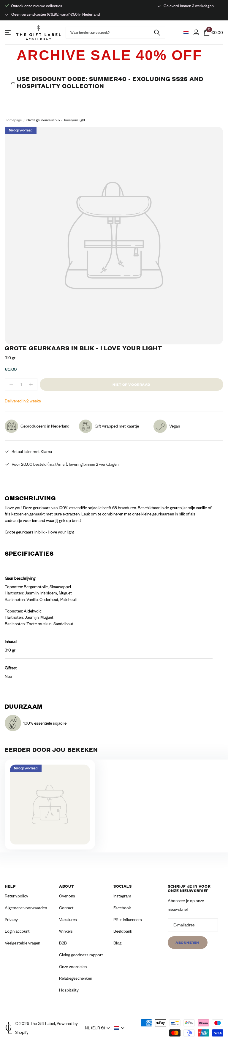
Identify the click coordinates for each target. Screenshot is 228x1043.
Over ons (67, 896)
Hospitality (69, 990)
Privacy (11, 919)
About (66, 886)
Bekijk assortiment (8, 32)
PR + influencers (127, 919)
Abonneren (187, 942)
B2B (63, 943)
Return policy (16, 896)
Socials (122, 886)
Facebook (122, 907)
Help (10, 886)
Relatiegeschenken (75, 978)
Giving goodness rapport (81, 954)
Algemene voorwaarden (26, 907)
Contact (66, 907)
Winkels (66, 931)
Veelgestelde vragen (22, 943)
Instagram (122, 896)
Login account (17, 931)
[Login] (196, 32)
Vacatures (68, 919)
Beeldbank (122, 931)
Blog (117, 943)
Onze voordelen (73, 966)
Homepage (13, 119)
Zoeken (157, 32)
